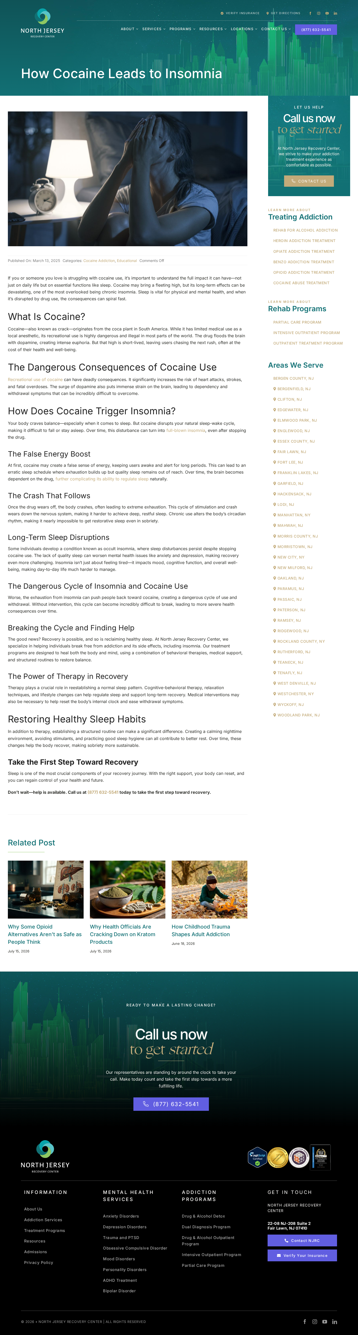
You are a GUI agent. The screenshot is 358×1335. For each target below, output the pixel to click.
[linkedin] (335, 13)
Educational (127, 260)
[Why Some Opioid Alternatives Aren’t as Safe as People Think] (46, 890)
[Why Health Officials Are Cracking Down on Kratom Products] (128, 890)
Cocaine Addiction (99, 260)
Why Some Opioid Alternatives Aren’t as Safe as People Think (39, 889)
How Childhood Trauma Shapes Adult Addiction (203, 889)
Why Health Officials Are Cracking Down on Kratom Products (121, 889)
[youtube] (327, 13)
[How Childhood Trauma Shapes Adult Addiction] (209, 890)
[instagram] (318, 13)
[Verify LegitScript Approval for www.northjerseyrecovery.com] (257, 1157)
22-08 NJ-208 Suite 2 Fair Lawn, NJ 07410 (289, 1226)
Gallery (52, 889)
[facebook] (310, 13)
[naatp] (299, 1149)
